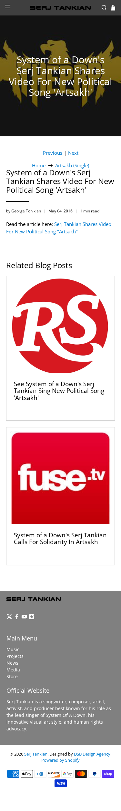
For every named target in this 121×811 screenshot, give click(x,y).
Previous (52, 153)
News (12, 663)
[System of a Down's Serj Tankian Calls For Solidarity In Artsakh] (60, 475)
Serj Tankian (35, 754)
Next (73, 153)
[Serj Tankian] (60, 8)
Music (12, 649)
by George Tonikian (23, 211)
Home (38, 165)
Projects (15, 656)
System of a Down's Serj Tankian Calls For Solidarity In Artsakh (60, 538)
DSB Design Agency (92, 754)
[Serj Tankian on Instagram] (32, 618)
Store (12, 676)
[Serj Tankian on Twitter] (9, 618)
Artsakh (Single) (72, 165)
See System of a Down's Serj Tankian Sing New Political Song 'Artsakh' (59, 390)
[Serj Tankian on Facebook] (17, 618)
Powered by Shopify (60, 760)
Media (13, 670)
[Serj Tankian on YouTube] (24, 618)
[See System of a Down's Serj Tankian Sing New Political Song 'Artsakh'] (60, 324)
